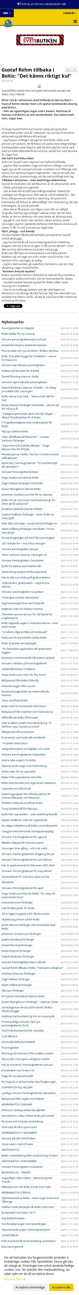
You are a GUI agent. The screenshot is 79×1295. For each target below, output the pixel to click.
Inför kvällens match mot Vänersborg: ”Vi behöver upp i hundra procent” (26, 724)
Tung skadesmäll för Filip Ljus (19, 808)
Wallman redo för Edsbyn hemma (22, 609)
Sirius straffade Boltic (15, 700)
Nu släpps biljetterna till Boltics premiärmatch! (29, 825)
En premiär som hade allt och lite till (23, 737)
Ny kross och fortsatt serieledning (22, 1121)
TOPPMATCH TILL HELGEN (17, 1087)
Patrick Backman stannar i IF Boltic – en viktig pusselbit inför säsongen (29, 389)
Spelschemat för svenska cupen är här (25, 876)
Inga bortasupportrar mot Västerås (23, 603)
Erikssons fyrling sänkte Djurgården (24, 1110)
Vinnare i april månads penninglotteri (24, 382)
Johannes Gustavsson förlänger (21, 934)
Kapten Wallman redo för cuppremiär (24, 820)
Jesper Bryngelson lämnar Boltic (21, 489)
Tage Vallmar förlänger (16, 979)
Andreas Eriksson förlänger (18, 973)
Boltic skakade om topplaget (19, 643)
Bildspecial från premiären (18, 732)
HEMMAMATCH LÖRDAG (16, 1192)
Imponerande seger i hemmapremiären (26, 1229)
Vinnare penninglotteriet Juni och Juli (24, 339)
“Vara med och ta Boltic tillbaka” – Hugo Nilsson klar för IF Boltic (25, 447)
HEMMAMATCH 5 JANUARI (17, 1104)
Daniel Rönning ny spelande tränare (24, 345)
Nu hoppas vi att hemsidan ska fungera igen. (29, 1081)
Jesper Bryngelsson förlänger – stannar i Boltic (30, 1002)
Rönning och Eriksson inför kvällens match (27, 1053)
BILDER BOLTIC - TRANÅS (16, 1172)
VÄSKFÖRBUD (10, 1235)
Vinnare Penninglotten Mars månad (23, 962)
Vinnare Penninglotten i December (23, 560)
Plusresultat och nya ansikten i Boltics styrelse (30, 351)
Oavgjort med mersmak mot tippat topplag (27, 831)
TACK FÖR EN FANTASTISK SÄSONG (23, 1030)
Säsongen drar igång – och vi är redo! (24, 848)
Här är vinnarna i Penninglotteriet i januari (27, 1064)
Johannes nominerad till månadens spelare (28, 657)
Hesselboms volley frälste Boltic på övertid (28, 1116)
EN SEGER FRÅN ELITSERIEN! (18, 1042)
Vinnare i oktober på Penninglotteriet (24, 663)
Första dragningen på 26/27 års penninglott (28, 538)
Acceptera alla (61, 1287)
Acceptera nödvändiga (30, 1287)
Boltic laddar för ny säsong (18, 334)
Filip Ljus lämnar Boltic (15, 431)
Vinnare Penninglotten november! (22, 1167)
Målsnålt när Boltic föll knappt (20, 717)
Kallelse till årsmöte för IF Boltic (20, 371)
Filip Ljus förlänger (13, 990)
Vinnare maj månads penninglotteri (23, 365)
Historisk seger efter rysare (18, 686)
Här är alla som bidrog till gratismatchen (26, 577)
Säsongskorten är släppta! (18, 328)
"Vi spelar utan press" (15, 743)
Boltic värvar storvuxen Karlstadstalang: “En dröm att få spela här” (28, 501)
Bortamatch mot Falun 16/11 (19, 1212)
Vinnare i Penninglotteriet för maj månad (26, 871)
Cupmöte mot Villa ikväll (16, 788)
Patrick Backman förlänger (18, 956)
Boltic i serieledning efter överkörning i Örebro (30, 1155)
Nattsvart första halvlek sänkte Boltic (24, 637)
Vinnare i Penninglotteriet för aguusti (24, 837)
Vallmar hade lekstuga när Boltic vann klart (28, 1207)
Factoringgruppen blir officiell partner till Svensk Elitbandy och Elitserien (26, 795)
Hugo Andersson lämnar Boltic (20, 477)
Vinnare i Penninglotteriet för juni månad (26, 859)
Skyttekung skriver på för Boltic (21, 919)
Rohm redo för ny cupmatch (19, 771)
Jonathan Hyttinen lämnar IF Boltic (22, 509)
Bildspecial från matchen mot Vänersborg (27, 712)
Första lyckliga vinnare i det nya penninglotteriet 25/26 (21, 1023)
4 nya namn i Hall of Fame (17, 1144)
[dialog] (39, 1272)
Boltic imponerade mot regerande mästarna (29, 783)
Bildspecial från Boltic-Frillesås (20, 680)
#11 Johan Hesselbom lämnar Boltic (23, 996)
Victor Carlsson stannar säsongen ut (24, 555)
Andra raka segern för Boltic (19, 760)
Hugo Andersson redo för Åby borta (24, 674)
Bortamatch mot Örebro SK (18, 1070)
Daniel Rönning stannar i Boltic (20, 376)
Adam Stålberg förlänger (17, 985)
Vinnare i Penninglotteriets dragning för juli (28, 854)
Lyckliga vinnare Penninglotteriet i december (29, 1093)
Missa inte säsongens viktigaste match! (26, 1059)
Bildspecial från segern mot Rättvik (23, 1099)
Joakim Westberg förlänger (18, 939)
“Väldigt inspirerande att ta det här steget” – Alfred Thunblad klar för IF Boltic (28, 415)
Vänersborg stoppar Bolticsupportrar (24, 572)
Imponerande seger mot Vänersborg (24, 766)
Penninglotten (10, 1047)
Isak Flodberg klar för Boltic (18, 908)
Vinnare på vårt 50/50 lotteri (19, 1138)
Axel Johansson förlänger (17, 902)
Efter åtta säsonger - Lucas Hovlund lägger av (29, 523)
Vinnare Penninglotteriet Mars (20, 472)
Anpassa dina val (15, 1279)
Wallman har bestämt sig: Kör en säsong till (28, 1016)
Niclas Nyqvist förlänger (16, 951)
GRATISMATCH (10, 1150)
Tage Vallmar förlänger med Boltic (22, 483)
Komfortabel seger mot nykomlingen (24, 1224)
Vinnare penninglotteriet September (24, 754)
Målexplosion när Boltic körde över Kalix (26, 1187)
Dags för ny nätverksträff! (17, 1076)
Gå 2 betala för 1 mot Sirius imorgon (24, 543)
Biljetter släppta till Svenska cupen (23, 842)
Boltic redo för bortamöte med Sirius (24, 706)
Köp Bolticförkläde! (13, 1218)
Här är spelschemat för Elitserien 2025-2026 (28, 865)
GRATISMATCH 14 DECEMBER (19, 1161)
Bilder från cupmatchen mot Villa (21, 777)
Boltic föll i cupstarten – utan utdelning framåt (29, 814)
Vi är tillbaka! (9, 1036)
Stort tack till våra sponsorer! (19, 1127)
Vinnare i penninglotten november (23, 592)
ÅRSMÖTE (8, 882)
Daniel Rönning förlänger (17, 945)
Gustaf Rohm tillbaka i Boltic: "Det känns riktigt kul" (36, 72)
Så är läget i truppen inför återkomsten (25, 914)
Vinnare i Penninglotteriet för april (22, 888)
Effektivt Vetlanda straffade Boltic (22, 803)
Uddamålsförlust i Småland (18, 669)
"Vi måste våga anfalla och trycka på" (25, 632)
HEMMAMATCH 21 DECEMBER (19, 1133)
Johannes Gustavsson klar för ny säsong (27, 494)
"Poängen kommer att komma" (21, 597)
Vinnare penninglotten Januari (20, 549)
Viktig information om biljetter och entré (26, 749)
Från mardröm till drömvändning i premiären (29, 1241)
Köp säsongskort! (12, 1246)
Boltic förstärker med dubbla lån (21, 566)
